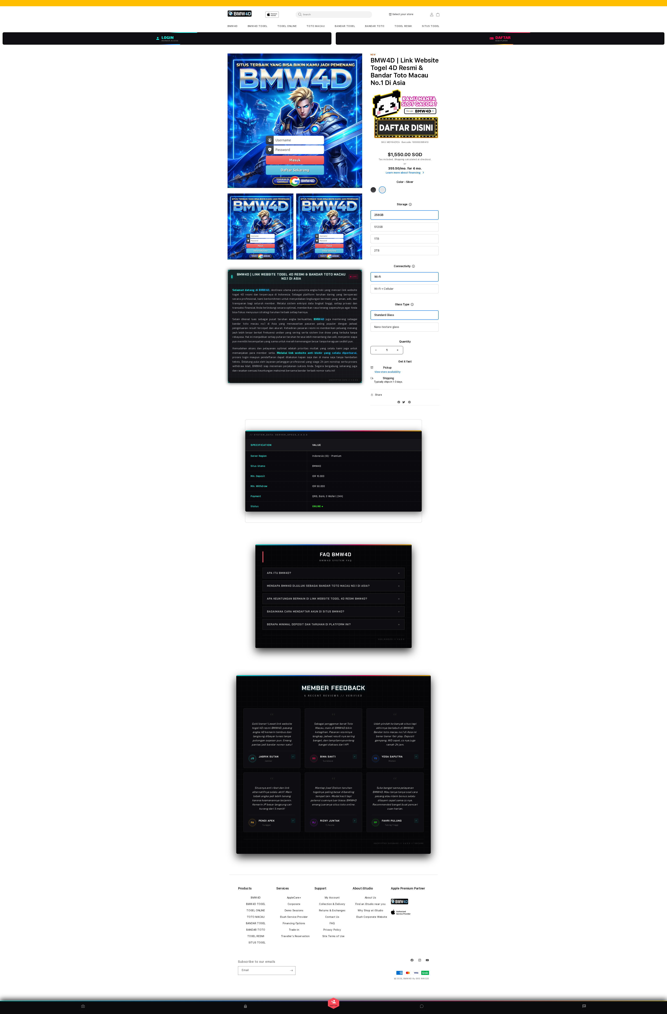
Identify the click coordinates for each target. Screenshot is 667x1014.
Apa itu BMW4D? (333, 573)
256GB (379, 215)
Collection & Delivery (332, 904)
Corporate (294, 904)
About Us (370, 897)
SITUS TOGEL (257, 942)
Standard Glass (384, 315)
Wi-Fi (377, 276)
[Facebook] (399, 402)
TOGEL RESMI (255, 936)
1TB (376, 238)
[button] (233, 26)
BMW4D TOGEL (255, 904)
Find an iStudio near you (370, 904)
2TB (377, 250)
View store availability (387, 371)
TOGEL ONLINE (255, 910)
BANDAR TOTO (255, 929)
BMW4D (256, 897)
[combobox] (334, 14)
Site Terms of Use (333, 936)
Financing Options (294, 923)
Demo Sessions (294, 910)
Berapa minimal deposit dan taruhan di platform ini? (333, 624)
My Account (332, 897)
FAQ (332, 923)
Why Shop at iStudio (370, 910)
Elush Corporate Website (371, 917)
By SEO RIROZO (421, 979)
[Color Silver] (382, 189)
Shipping (399, 159)
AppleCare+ (294, 897)
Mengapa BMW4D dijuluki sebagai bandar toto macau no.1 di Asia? (333, 586)
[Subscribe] (291, 970)
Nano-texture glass (386, 327)
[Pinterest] (410, 402)
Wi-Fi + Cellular (384, 288)
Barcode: (406, 142)
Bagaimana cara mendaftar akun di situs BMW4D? (333, 611)
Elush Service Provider (294, 917)
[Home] (240, 14)
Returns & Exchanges (332, 910)
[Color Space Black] (373, 190)
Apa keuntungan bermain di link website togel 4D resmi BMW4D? (333, 599)
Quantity (405, 341)
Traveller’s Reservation (295, 936)
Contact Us (332, 917)
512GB (378, 227)
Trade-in (294, 929)
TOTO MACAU (256, 917)
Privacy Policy (332, 929)
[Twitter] (404, 402)
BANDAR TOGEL (256, 923)
